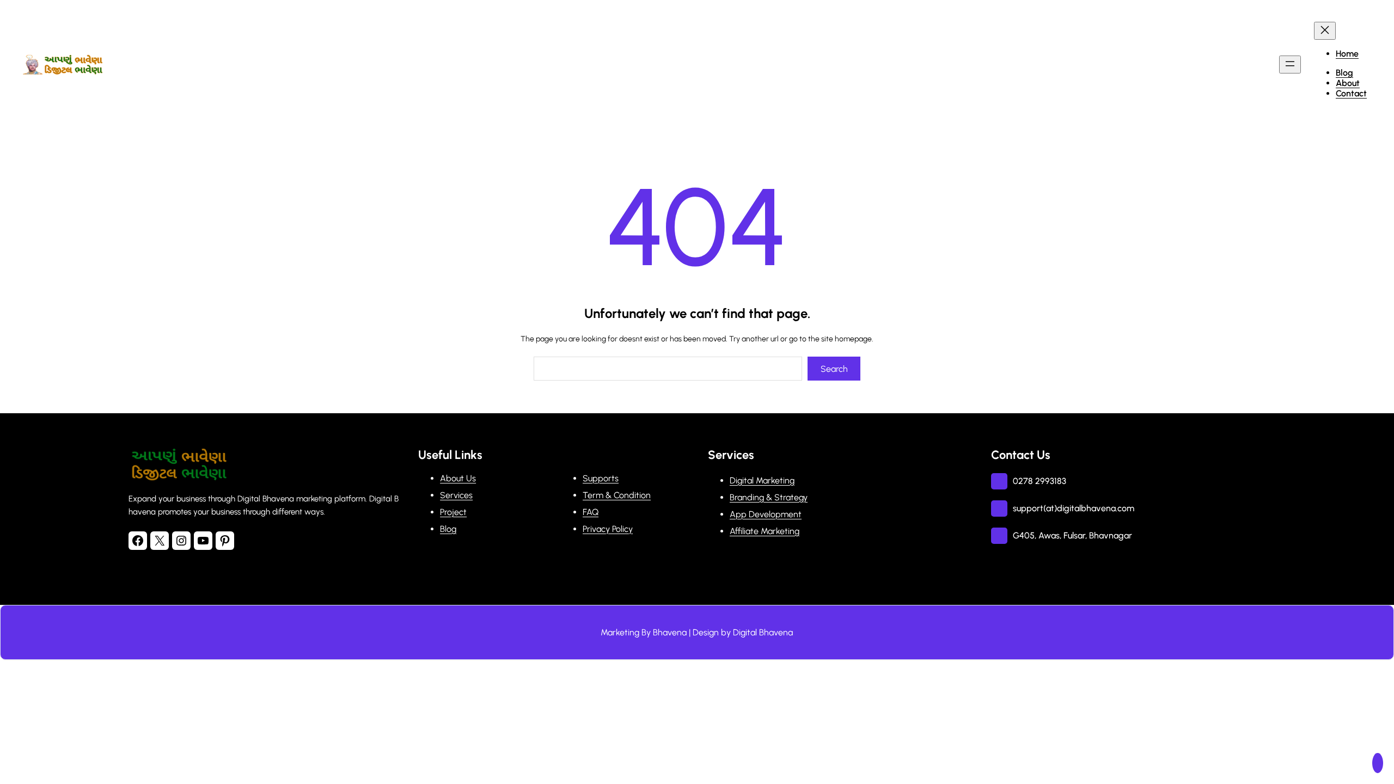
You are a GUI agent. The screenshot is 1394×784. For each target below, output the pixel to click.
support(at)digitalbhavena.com (1073, 508)
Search (834, 369)
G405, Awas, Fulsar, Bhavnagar (1072, 535)
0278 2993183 (1039, 481)
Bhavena (670, 632)
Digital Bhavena (763, 632)
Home (1347, 53)
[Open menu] (1290, 65)
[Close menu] (1325, 31)
